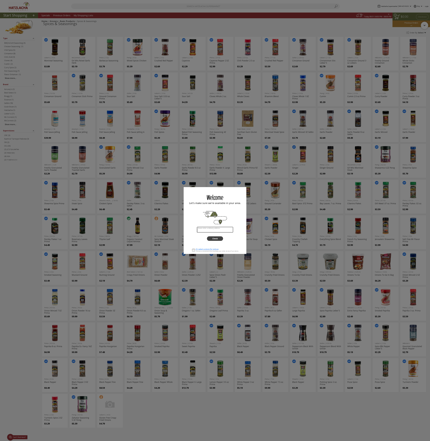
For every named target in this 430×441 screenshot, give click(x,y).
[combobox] (215, 230)
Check (215, 238)
